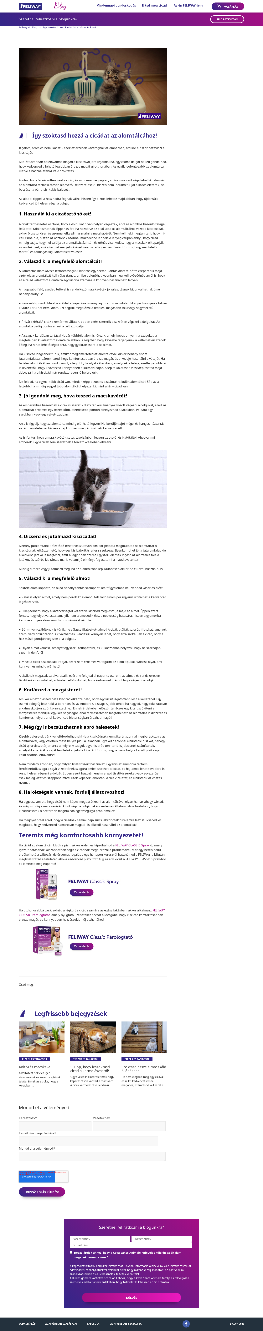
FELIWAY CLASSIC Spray (132, 845)
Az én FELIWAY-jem (188, 5)
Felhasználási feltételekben (116, 1274)
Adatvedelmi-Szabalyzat (126, 1323)
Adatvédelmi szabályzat (61, 1323)
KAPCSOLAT (94, 1323)
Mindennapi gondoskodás (116, 5)
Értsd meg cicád (154, 5)
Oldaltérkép (27, 1323)
